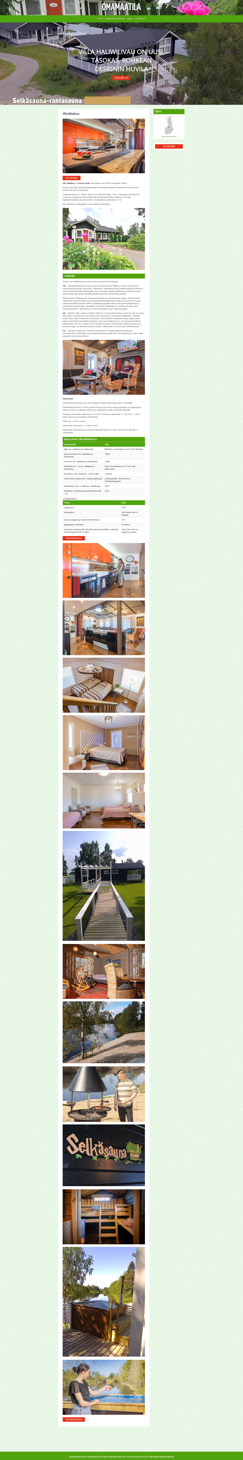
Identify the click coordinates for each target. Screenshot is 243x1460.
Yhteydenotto (140, 19)
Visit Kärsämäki (71, 178)
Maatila (130, 19)
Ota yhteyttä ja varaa (74, 538)
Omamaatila (121, 7)
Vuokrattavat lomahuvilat (115, 19)
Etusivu (100, 19)
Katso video (120, 78)
